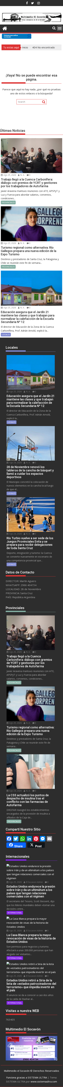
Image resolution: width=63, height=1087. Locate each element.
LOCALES (6, 334)
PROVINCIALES (8, 202)
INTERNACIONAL (15, 912)
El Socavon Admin (34, 882)
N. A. (22, 175)
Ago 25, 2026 (9, 175)
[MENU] (59, 28)
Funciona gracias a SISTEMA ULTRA (26, 1077)
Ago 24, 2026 (15, 462)
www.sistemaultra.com (44, 1081)
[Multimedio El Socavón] (4, 28)
